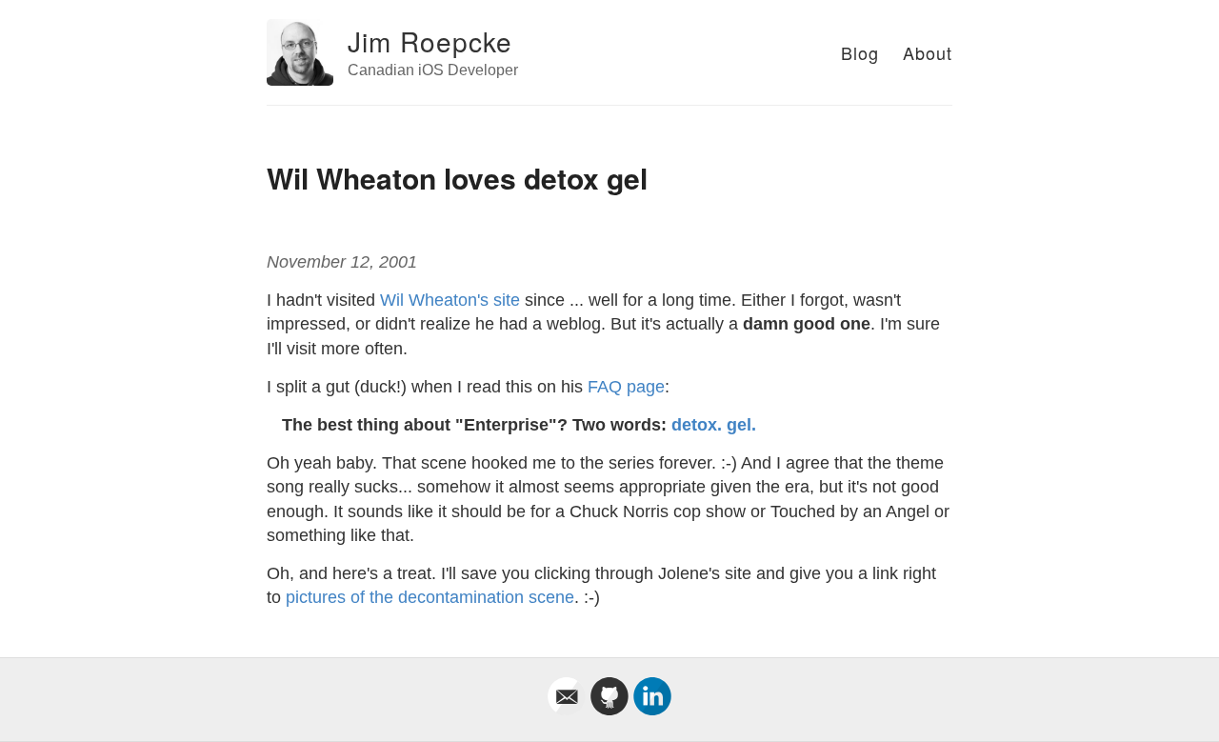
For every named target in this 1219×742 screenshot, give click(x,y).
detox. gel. (713, 424)
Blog (860, 52)
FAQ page (626, 386)
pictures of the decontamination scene (430, 597)
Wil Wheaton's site (450, 300)
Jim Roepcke (430, 41)
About (927, 52)
